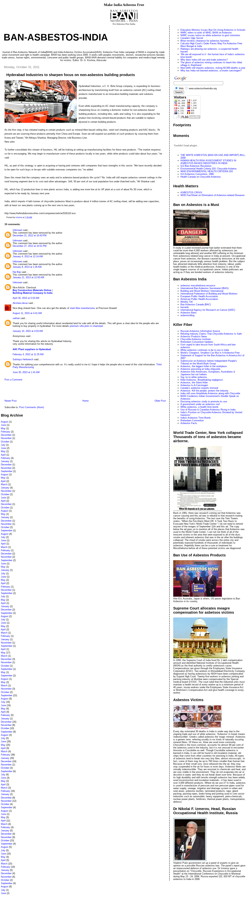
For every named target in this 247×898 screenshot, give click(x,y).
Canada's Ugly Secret (191, 38)
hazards (184, 307)
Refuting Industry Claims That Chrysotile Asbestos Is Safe (211, 333)
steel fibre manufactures (82, 308)
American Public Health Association (199, 299)
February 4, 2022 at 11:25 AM (28, 354)
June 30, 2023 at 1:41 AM (26, 372)
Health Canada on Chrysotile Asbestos (200, 176)
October (5, 441)
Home (85, 400)
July (3, 444)
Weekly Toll (186, 301)
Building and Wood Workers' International (201, 291)
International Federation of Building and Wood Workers (208, 293)
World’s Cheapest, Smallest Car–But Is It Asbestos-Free (210, 352)
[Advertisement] (43, 391)
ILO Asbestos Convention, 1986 (197, 174)
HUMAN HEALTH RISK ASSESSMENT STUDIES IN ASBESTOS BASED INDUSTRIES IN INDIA (208, 162)
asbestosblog (187, 315)
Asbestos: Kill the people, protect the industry (204, 390)
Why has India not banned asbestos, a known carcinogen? (211, 70)
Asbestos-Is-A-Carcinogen (194, 385)
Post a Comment (13, 379)
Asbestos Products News (193, 336)
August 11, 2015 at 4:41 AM (27, 313)
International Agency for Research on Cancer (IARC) (207, 310)
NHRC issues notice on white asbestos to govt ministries (210, 35)
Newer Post (11, 400)
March (4, 484)
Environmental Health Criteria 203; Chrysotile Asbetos (208, 168)
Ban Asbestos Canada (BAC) (195, 304)
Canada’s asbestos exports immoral (199, 388)
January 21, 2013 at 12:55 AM (28, 277)
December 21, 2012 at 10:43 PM (29, 235)
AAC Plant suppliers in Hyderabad (32, 349)
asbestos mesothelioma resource (197, 285)
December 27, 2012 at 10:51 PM (29, 246)
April (3, 454)
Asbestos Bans (188, 312)
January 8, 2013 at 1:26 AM (27, 267)
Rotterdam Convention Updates (196, 342)
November (6, 438)
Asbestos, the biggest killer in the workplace (203, 366)
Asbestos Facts (188, 423)
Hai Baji (17, 272)
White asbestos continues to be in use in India (204, 350)
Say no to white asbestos (193, 377)
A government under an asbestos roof (200, 404)
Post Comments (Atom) (31, 407)
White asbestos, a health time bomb (199, 407)
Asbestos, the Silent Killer (194, 382)
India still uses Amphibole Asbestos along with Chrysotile (210, 393)
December (6, 435)
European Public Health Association (199, 296)
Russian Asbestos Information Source (200, 331)
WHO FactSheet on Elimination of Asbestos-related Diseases (212, 195)
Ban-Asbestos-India (56, 37)
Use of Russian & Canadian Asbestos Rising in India (207, 409)
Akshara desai (20, 303)
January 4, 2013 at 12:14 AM (28, 256)
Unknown (17, 230)
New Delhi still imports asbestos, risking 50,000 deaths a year (212, 67)
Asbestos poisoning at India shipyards (200, 369)
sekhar (16, 318)
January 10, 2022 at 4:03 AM (28, 331)
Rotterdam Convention (192, 420)
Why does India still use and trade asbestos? (204, 59)
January (5, 461)
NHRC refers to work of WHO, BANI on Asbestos (206, 32)
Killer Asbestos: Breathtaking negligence (201, 379)
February (5, 431)
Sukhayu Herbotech (23, 359)
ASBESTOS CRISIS (191, 192)
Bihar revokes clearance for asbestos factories (204, 40)
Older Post (160, 400)
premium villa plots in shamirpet (86, 326)
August (4, 421)
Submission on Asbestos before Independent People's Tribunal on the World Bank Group (208, 362)
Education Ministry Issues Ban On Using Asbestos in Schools (212, 30)
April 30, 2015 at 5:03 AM (26, 298)
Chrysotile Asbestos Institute (195, 339)
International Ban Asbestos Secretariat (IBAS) (204, 288)
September (6, 471)
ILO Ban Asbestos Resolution (195, 166)
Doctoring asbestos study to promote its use (203, 401)
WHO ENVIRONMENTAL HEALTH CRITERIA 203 (206, 171)
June (3, 425)
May (3, 428)
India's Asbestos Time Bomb (195, 417)
